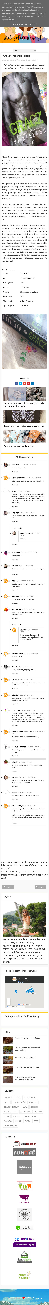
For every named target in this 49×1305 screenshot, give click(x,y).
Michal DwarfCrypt (19, 747)
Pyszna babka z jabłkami (25, 1058)
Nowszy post (8, 887)
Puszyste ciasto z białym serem (28, 1067)
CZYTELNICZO (33, 60)
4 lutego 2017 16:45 (24, 762)
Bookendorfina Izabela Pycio (23, 732)
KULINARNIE (26, 1112)
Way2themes (35, 1298)
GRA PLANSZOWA (11, 1107)
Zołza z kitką (17, 806)
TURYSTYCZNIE (10, 1126)
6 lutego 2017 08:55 (25, 792)
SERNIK (18, 1121)
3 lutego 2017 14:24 (31, 653)
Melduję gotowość (19, 478)
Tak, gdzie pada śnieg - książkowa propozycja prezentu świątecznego (23, 404)
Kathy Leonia (16, 465)
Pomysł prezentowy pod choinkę (18, 446)
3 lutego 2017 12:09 (30, 552)
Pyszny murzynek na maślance (27, 1038)
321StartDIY (16, 710)
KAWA (25, 1107)
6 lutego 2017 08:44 (28, 777)
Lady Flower (16, 777)
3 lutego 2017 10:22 (24, 491)
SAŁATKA (8, 1121)
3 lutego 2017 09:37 (29, 465)
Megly (14, 491)
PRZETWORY (30, 1116)
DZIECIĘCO (32, 1102)
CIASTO (18, 1098)
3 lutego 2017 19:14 (27, 680)
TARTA (27, 1121)
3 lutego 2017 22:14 (28, 710)
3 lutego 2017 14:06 (29, 609)
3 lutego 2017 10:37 (27, 512)
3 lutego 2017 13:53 (27, 581)
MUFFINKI (38, 1112)
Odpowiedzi (18, 528)
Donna (14, 666)
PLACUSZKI (17, 1116)
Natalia (14, 792)
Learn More (20, 24)
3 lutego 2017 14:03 (27, 596)
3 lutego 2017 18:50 (24, 666)
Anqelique (15, 512)
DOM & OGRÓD (19, 1102)
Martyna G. (24, 630)
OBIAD (7, 1116)
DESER (7, 1102)
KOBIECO (34, 1107)
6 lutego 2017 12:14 (29, 806)
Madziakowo (16, 609)
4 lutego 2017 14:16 (34, 747)
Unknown (15, 581)
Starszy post (40, 887)
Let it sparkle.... (17, 552)
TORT (36, 1121)
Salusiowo (15, 680)
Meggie (14, 762)
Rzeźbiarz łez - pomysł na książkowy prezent (23, 426)
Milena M (15, 565)
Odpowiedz (15, 471)
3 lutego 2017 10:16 (34, 478)
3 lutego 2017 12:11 (26, 565)
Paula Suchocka (17, 653)
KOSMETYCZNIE (10, 1112)
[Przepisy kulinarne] (24, 1279)
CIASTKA (8, 1098)
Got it (33, 24)
